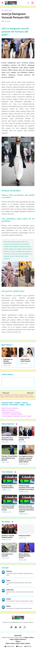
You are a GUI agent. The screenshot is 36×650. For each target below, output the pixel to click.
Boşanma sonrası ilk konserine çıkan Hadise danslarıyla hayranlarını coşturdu (26, 508)
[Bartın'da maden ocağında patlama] (9, 479)
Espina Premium (20, 639)
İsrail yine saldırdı (24, 535)
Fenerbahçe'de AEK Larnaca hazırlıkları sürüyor (8, 507)
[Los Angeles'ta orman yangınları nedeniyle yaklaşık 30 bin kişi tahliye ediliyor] (26, 450)
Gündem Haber (28, 622)
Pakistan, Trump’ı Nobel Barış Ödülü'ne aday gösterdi (9, 458)
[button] (2, 3)
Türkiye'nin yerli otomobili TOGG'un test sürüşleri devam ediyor (26, 487)
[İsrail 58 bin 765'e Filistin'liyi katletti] (9, 431)
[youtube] (16, 627)
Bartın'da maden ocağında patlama (8, 486)
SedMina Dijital (19, 397)
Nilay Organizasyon (6, 395)
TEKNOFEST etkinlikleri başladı (12, 414)
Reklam (29, 646)
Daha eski (30, 393)
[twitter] (20, 627)
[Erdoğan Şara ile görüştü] (26, 431)
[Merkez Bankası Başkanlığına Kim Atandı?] (26, 547)
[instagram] (24, 627)
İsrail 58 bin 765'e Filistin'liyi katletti (7, 438)
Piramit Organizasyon (21, 395)
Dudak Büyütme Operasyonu (11, 412)
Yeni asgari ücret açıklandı (7, 555)
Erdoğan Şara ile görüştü (24, 438)
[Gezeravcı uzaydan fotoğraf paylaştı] (9, 529)
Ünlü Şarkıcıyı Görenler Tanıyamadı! (8, 361)
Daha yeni (6, 393)
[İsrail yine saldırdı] (26, 529)
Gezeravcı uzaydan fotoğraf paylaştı (8, 536)
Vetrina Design (29, 397)
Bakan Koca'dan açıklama (10, 408)
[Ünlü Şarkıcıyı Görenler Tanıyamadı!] (9, 352)
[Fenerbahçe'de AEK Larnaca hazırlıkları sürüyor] (9, 499)
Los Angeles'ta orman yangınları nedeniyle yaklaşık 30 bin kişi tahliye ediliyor (26, 459)
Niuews (4, 637)
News (22, 637)
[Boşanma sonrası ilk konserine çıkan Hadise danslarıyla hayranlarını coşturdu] (26, 499)
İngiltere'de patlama (8, 410)
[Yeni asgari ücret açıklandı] (9, 547)
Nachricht (10, 637)
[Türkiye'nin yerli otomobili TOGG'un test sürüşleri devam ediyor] (26, 479)
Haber (17, 637)
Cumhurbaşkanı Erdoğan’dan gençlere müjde (16, 416)
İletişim (20, 646)
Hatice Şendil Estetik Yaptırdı (25, 360)
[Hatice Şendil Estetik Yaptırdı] (26, 352)
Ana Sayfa (5, 10)
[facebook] (11, 627)
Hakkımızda (10, 646)
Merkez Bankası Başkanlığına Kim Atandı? (24, 555)
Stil (11, 10)
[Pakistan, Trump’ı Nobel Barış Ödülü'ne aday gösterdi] (9, 450)
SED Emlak (9, 397)
